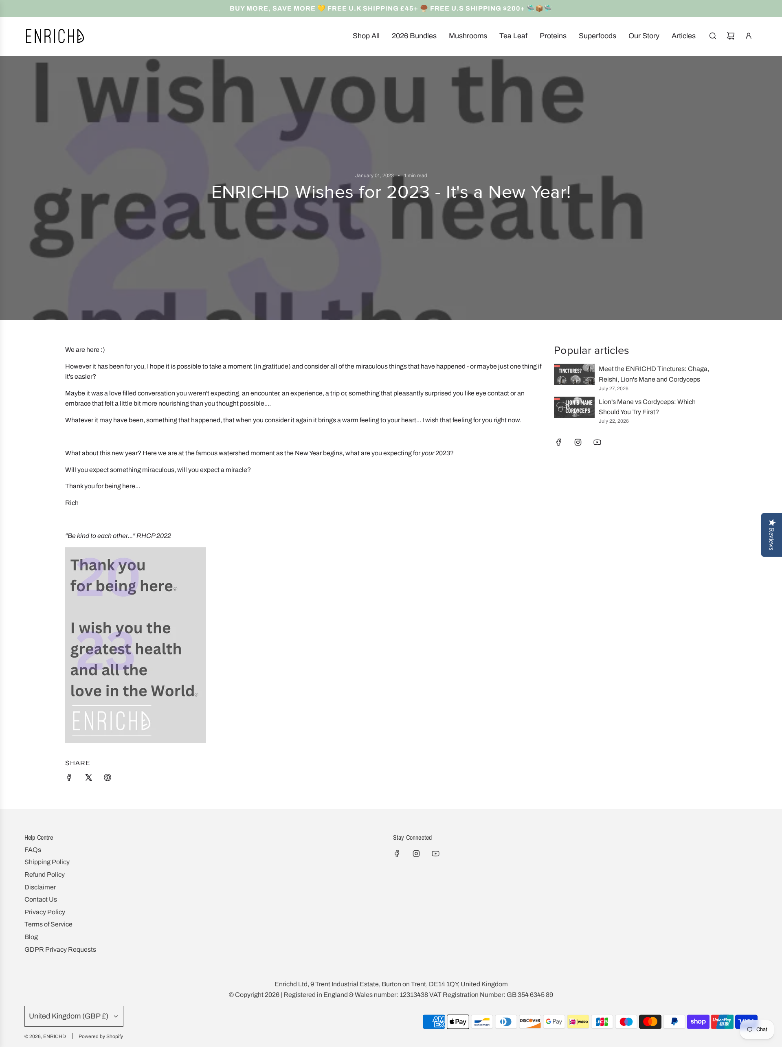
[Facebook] (559, 442)
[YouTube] (597, 442)
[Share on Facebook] (69, 779)
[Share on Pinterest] (107, 779)
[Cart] (731, 36)
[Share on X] (88, 779)
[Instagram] (578, 442)
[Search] (713, 36)
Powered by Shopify (101, 1036)
